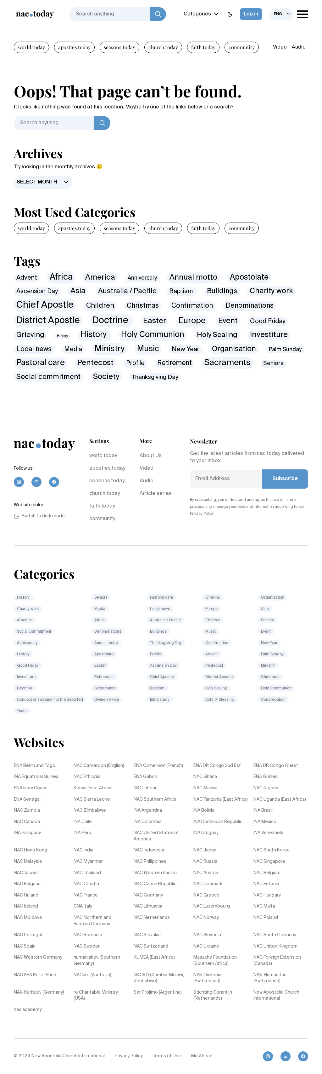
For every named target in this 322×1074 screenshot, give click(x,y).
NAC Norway (206, 917)
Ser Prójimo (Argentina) (158, 992)
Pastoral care (40, 363)
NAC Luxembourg (211, 906)
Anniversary (142, 278)
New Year (185, 349)
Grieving (30, 335)
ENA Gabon (145, 777)
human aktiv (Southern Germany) (97, 960)
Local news (34, 349)
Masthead (202, 1056)
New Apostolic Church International (276, 995)
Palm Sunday (285, 349)
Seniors (273, 363)
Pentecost (95, 363)
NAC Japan (204, 850)
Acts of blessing (219, 700)
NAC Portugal (28, 935)
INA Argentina (148, 810)
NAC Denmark (207, 884)
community (242, 47)
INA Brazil (263, 810)
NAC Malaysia (28, 861)
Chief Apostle (45, 305)
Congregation (273, 700)
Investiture (269, 335)
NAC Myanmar (88, 861)
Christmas (143, 305)
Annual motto (193, 277)
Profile (135, 363)
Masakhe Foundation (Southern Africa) (215, 960)
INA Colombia (148, 822)
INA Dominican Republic (217, 822)
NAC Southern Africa (155, 799)
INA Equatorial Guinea (36, 777)
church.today (163, 47)
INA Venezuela (268, 833)
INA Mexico (264, 822)
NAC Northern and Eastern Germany (92, 920)
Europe (192, 321)
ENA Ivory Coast (30, 788)
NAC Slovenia (207, 935)
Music (148, 349)
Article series (156, 493)
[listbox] (281, 14)
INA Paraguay (27, 833)
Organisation (234, 349)
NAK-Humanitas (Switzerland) (269, 978)
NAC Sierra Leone (92, 799)
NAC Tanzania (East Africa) (220, 799)
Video (280, 47)
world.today (31, 47)
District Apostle (48, 320)
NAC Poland (265, 917)
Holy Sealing (217, 335)
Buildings (222, 291)
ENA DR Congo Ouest (275, 765)
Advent (26, 278)
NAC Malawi (205, 788)
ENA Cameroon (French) (158, 765)
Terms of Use (167, 1056)
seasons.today (119, 47)
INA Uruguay (206, 833)
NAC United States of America (156, 836)
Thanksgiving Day (155, 377)
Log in (251, 14)
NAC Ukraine (206, 946)
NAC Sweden (87, 946)
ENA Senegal (27, 799)
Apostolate (249, 278)
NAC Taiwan (26, 873)
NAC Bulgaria (27, 884)
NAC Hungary (267, 895)
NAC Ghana (205, 777)
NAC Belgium (266, 873)
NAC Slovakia (147, 935)
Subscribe (285, 478)
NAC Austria (205, 873)
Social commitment (48, 377)
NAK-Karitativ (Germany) (39, 992)
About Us (151, 455)
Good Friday (267, 321)
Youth (22, 711)
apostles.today (74, 47)
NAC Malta (264, 906)
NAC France (86, 895)
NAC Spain (25, 946)
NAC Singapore (269, 861)
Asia (78, 291)
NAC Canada (27, 822)
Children (100, 305)
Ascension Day (37, 291)
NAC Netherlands (152, 917)
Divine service (106, 700)
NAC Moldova (28, 917)
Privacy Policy (129, 1056)
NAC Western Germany (38, 957)
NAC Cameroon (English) (99, 765)
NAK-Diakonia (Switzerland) (207, 978)
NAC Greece (206, 895)
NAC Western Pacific (155, 873)
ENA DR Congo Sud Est (217, 765)
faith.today (203, 47)
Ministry (110, 349)
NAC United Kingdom (275, 946)
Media (73, 349)
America (100, 278)
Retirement (174, 363)
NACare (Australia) (92, 975)
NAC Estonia (266, 884)
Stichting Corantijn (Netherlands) (212, 995)
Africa (61, 277)
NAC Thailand (87, 873)
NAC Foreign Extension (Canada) (277, 960)
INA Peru (82, 833)
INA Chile (83, 822)
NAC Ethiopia (87, 777)
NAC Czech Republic (155, 884)
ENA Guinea (265, 777)
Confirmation (192, 306)
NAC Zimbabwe (90, 810)
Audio (299, 47)
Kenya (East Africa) (93, 788)
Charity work (271, 291)
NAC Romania (88, 935)
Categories (197, 14)
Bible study (159, 700)
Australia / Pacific (127, 291)
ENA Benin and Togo (34, 765)
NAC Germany (148, 895)
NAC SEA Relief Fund (35, 975)
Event (227, 321)
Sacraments (227, 363)
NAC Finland (26, 895)
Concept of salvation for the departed (50, 700)
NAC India (83, 850)
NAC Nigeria (265, 788)
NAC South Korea (271, 850)
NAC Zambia (27, 810)
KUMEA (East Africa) (154, 957)
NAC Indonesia (149, 850)
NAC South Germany (274, 935)
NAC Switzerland (151, 946)
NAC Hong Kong (30, 850)
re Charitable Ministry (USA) (96, 995)
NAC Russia (205, 861)
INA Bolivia (203, 810)
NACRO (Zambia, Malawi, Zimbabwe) (159, 978)
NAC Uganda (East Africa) (279, 799)
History (62, 336)
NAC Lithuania (148, 906)
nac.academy (28, 1009)
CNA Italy (83, 906)
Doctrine (111, 320)
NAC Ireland (26, 906)
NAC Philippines (150, 861)
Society (106, 376)
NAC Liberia (146, 788)
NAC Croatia (86, 884)
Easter (154, 321)
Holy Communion (152, 335)
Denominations (249, 306)
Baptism (181, 291)
